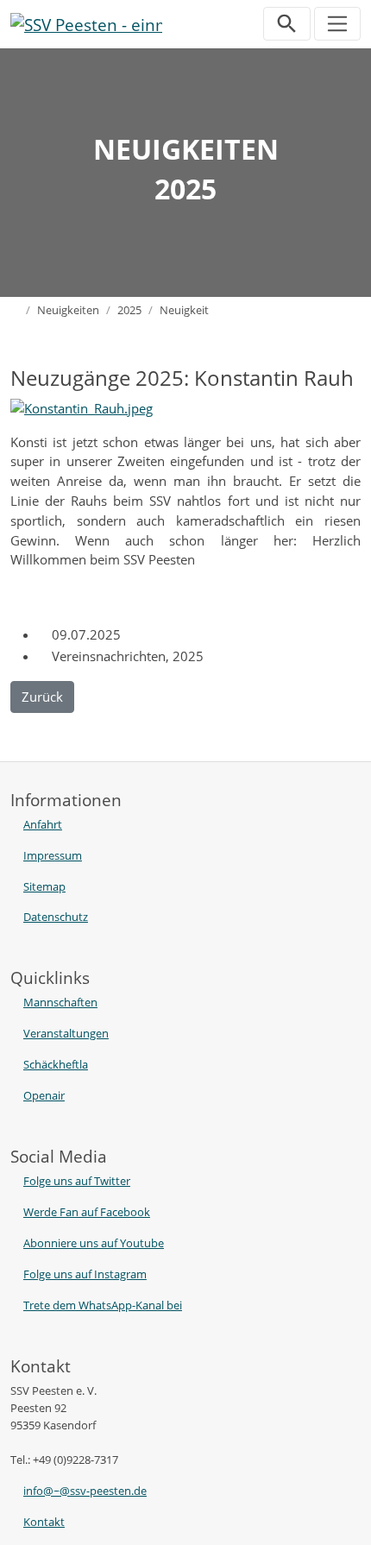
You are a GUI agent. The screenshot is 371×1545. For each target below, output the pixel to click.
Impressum (52, 855)
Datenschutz (55, 916)
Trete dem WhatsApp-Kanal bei (102, 1305)
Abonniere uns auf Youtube (93, 1243)
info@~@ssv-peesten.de (85, 1490)
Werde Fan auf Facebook (86, 1212)
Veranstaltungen (66, 1033)
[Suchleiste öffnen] (287, 24)
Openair (44, 1095)
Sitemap (44, 886)
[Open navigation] (338, 24)
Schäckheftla (55, 1064)
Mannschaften (60, 1002)
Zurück (42, 696)
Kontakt (44, 1521)
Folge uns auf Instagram (85, 1274)
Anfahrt (42, 824)
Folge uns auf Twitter (76, 1181)
